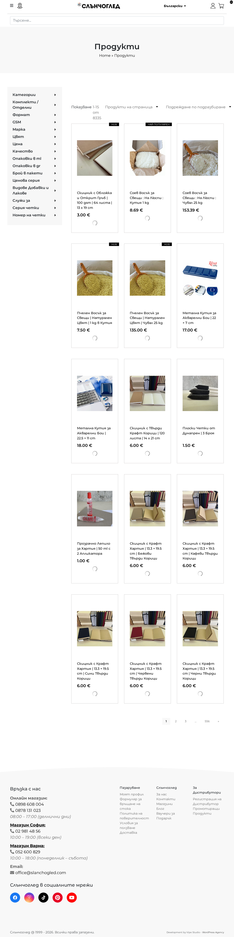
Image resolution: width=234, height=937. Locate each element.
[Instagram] (29, 898)
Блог (160, 809)
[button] (173, 6)
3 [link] (185, 721)
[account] (213, 5)
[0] (221, 5)
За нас (161, 794)
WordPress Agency (213, 932)
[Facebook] (15, 898)
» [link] (218, 721)
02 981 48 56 (27, 831)
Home (105, 55)
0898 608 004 (29, 804)
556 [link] (207, 721)
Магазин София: (27, 825)
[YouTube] (72, 898)
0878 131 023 (28, 810)
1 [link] (166, 721)
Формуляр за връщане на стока (131, 804)
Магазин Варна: (27, 845)
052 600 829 (27, 851)
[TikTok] (43, 898)
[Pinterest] (58, 898)
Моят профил (132, 794)
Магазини (164, 804)
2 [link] (176, 721)
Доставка (128, 833)
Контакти (165, 799)
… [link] (196, 721)
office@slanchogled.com (40, 872)
